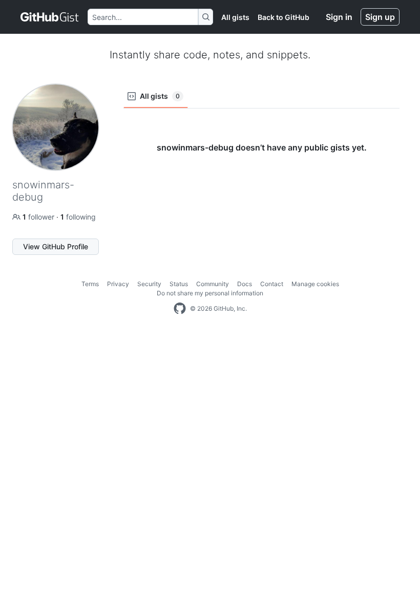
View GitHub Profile (55, 246)
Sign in (339, 17)
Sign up (380, 17)
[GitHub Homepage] (180, 308)
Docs (244, 284)
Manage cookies (315, 284)
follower (39, 216)
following (78, 216)
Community (212, 284)
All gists (235, 17)
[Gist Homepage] (49, 17)
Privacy (118, 284)
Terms (90, 284)
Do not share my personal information (210, 293)
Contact (271, 284)
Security (149, 284)
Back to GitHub (283, 17)
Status (179, 284)
